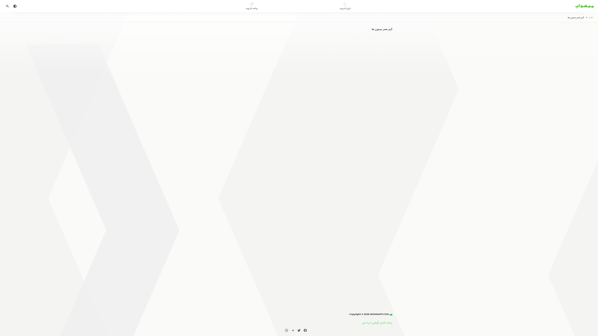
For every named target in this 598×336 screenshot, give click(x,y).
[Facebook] (305, 330)
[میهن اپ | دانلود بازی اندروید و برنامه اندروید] (390, 314)
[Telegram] (293, 330)
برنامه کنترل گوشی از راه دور (377, 322)
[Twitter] (299, 330)
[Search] (7, 6)
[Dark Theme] (15, 6)
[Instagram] (286, 330)
